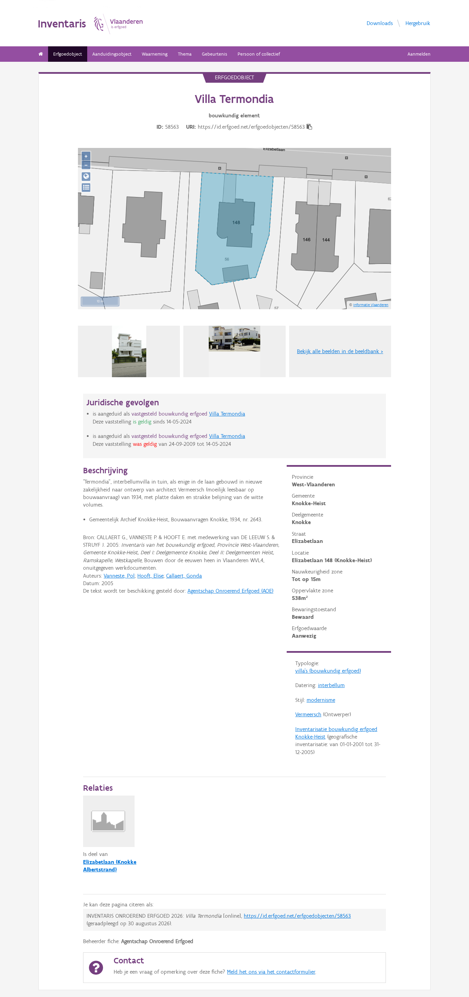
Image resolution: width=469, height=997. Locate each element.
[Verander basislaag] (86, 187)
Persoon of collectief (259, 54)
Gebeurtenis (214, 54)
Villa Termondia (227, 413)
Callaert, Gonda (184, 575)
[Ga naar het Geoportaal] (86, 176)
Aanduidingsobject (111, 54)
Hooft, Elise (150, 575)
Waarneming (155, 54)
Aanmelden (419, 54)
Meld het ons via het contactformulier (271, 972)
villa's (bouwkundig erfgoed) (328, 671)
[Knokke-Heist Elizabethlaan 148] (129, 351)
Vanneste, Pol (119, 575)
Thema (185, 54)
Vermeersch (308, 714)
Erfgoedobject (67, 54)
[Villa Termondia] (234, 351)
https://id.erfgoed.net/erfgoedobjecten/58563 (297, 916)
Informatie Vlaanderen (370, 304)
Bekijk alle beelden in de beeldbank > (340, 351)
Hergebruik (417, 23)
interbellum (331, 685)
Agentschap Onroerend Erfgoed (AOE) (230, 591)
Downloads (380, 23)
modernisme (321, 700)
